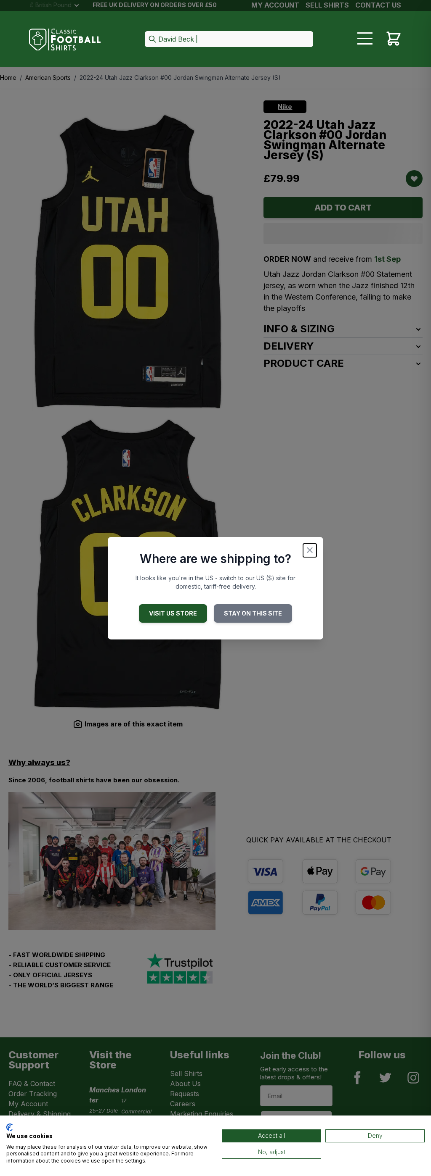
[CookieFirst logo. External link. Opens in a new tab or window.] (9, 1127)
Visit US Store (173, 613)
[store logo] (65, 40)
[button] (229, 39)
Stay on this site (253, 613)
